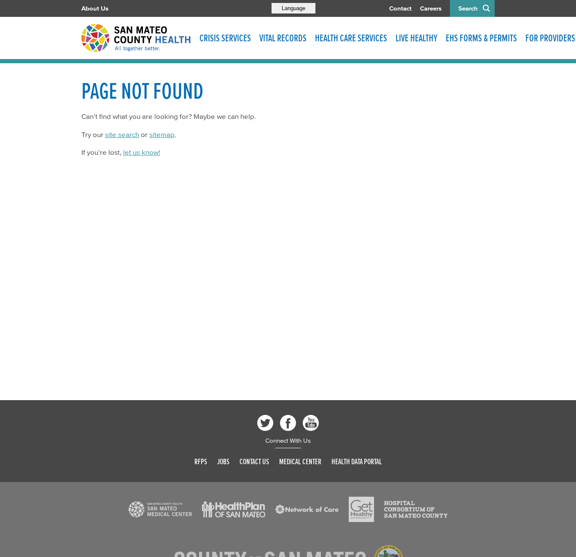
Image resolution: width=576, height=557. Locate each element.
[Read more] (160, 509)
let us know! (141, 152)
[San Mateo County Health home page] (136, 38)
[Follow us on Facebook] (288, 423)
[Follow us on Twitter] (265, 423)
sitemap (162, 134)
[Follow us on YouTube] (311, 423)
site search (122, 134)
